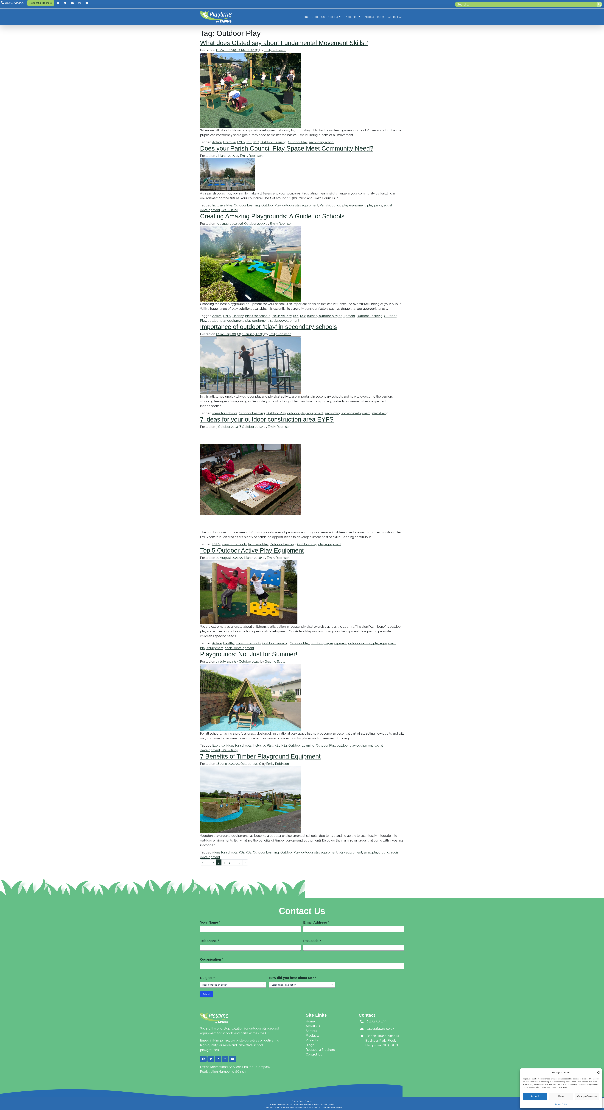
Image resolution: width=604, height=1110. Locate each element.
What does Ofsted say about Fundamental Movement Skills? (284, 42)
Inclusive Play (222, 205)
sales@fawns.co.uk (380, 1028)
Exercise (229, 142)
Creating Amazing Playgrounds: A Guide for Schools (272, 216)
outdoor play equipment (300, 205)
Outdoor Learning (273, 142)
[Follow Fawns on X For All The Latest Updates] (65, 3)
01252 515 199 (376, 1021)
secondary (332, 413)
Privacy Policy (561, 1104)
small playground (376, 852)
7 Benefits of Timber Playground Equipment (260, 756)
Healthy (237, 316)
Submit (206, 994)
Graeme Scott (275, 661)
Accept (535, 1096)
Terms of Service (330, 1107)
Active (217, 142)
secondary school (321, 142)
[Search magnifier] (599, 4)
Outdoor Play (297, 142)
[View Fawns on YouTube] (87, 3)
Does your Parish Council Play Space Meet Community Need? (286, 148)
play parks (374, 205)
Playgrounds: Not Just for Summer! (248, 654)
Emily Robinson (275, 50)
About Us (319, 16)
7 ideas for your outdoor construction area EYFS (267, 419)
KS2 (256, 142)
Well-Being (229, 210)
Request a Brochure (40, 3)
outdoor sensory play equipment (372, 643)
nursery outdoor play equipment (331, 316)
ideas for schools (257, 316)
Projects (368, 16)
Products (350, 16)
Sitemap (308, 1101)
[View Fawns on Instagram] (79, 3)
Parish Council (330, 205)
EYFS (241, 142)
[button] (597, 1072)
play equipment (354, 205)
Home (305, 16)
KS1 (249, 142)
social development (284, 320)
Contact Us (395, 16)
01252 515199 (14, 3)
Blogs (381, 16)
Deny (561, 1096)
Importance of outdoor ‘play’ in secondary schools (268, 326)
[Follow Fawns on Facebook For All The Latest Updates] (58, 3)
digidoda (330, 1104)
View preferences (587, 1096)
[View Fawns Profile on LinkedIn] (72, 3)
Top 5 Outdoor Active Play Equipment (252, 550)
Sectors (333, 16)
